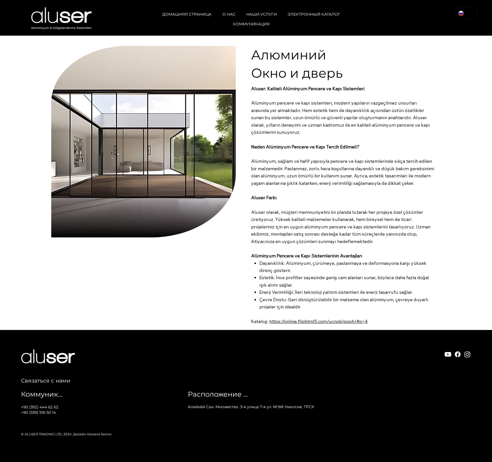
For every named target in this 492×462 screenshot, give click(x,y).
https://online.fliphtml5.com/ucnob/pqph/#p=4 (318, 321)
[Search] (435, 18)
